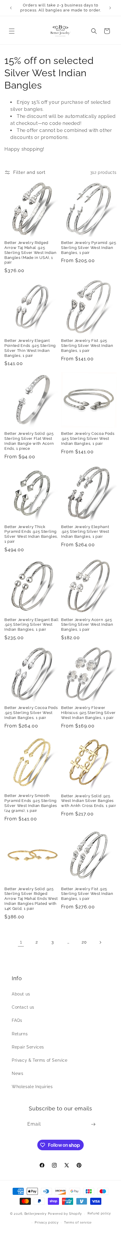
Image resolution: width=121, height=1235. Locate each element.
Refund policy (99, 1213)
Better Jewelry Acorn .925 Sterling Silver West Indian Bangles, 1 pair (87, 625)
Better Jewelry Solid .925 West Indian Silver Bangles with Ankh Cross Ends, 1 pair (88, 801)
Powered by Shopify (65, 1214)
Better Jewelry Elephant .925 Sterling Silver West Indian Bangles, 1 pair (85, 532)
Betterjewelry (35, 1214)
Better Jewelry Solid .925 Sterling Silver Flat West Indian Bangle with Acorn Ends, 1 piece (29, 440)
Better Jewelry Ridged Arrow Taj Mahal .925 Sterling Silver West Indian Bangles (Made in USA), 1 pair (30, 252)
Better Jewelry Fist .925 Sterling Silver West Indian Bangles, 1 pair (87, 345)
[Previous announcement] (10, 7)
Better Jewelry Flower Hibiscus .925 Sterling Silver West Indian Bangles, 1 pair (88, 712)
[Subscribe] (93, 1124)
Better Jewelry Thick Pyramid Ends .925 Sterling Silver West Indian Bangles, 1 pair (31, 534)
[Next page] (100, 942)
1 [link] (21, 942)
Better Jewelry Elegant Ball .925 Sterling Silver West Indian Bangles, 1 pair (31, 625)
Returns (20, 1034)
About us (21, 994)
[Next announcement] (110, 7)
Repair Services (28, 1047)
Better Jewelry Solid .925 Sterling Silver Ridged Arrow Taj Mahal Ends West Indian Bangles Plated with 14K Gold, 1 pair (31, 899)
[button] (11, 31)
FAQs (17, 1020)
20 (84, 942)
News (17, 1073)
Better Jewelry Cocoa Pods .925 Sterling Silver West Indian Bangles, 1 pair (88, 438)
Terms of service (78, 1222)
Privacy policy (46, 1222)
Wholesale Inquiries (32, 1086)
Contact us (23, 1007)
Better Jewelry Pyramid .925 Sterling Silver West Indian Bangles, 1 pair (88, 247)
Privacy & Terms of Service (40, 1060)
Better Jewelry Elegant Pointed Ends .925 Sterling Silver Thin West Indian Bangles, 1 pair (30, 347)
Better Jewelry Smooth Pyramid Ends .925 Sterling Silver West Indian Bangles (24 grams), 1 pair (30, 802)
